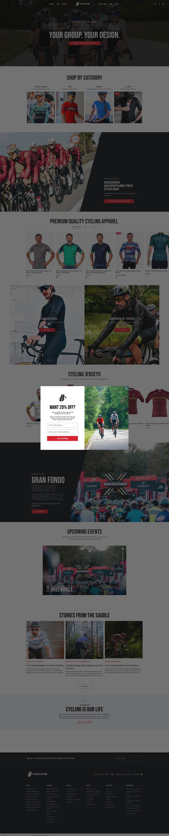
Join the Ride (62, 438)
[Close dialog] (126, 388)
